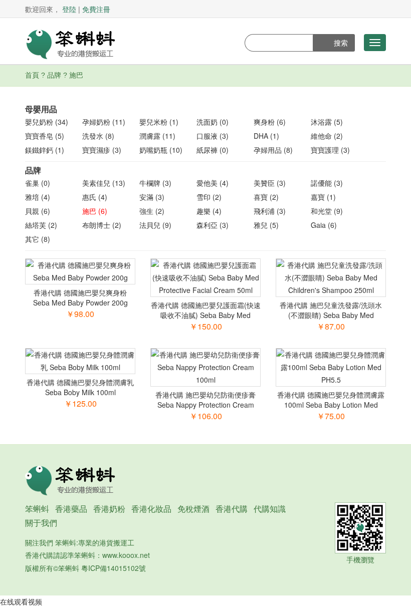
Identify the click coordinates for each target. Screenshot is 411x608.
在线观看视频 (21, 601)
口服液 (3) (212, 136)
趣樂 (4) (209, 211)
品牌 (54, 75)
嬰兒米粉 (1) (158, 122)
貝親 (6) (37, 211)
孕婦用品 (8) (273, 150)
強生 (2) (151, 211)
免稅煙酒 (193, 508)
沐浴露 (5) (327, 122)
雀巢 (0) (37, 183)
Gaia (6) (324, 225)
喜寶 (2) (266, 197)
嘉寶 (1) (323, 197)
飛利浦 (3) (270, 211)
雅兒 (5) (266, 225)
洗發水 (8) (98, 136)
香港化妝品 (151, 508)
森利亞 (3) (212, 225)
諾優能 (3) (327, 183)
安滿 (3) (151, 197)
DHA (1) (266, 136)
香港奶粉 (109, 508)
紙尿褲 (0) (212, 150)
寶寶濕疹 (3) (101, 150)
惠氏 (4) (94, 197)
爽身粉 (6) (270, 122)
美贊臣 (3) (270, 183)
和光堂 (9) (327, 211)
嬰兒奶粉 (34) (46, 122)
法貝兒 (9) (155, 225)
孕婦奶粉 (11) (103, 122)
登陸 (69, 9)
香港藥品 (71, 508)
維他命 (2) (327, 136)
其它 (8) (37, 239)
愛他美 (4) (212, 183)
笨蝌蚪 (37, 508)
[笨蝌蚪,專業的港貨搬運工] (70, 43)
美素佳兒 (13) (103, 183)
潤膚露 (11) (157, 136)
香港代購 (232, 508)
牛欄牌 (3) (155, 183)
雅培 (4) (37, 197)
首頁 (32, 75)
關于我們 (41, 522)
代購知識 (270, 508)
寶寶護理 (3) (330, 150)
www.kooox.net (126, 555)
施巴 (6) (94, 211)
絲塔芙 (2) (41, 225)
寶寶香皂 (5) (44, 136)
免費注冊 (96, 9)
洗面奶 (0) (212, 122)
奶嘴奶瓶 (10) (160, 150)
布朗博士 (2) (101, 225)
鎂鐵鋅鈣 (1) (44, 150)
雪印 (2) (209, 197)
